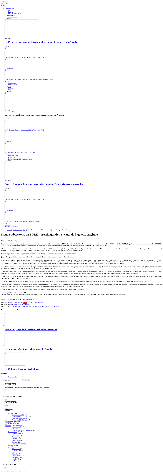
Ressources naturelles (14, 13)
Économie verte (13, 155)
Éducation (15, 454)
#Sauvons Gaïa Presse (11, 226)
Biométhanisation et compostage (20, 304)
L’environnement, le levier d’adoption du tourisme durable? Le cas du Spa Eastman (34, 306)
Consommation (16, 450)
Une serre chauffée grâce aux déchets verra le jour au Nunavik (35, 115)
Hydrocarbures (16, 440)
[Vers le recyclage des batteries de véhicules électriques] (15, 325)
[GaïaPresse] (5, 3)
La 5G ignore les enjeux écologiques (22, 369)
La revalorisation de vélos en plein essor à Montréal (20, 152)
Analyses (7, 223)
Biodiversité (11, 15)
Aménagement (12, 17)
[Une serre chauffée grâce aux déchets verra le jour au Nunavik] (21, 109)
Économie (8, 154)
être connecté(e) (12, 377)
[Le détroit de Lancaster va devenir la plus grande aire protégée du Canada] (21, 36)
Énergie (10, 12)
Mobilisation (16, 457)
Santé (10, 86)
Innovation (11, 157)
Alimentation (12, 83)
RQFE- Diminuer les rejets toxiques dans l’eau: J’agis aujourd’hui (24, 57)
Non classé (11, 445)
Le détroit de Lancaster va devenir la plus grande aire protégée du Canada (41, 42)
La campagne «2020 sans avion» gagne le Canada (28, 349)
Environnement (9, 8)
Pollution (14, 442)
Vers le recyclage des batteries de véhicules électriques (31, 329)
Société (7, 81)
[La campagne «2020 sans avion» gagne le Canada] (15, 345)
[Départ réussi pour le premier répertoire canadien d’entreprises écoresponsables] (21, 178)
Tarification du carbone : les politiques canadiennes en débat (22, 221)
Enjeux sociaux (12, 84)
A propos (7, 225)
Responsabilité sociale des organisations (20, 159)
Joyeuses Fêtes (9, 68)
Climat (10, 10)
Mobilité (10, 88)
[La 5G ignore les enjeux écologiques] (15, 365)
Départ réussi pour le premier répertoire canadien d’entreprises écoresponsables (44, 184)
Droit (9, 89)
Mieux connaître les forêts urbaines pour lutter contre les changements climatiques (29, 79)
